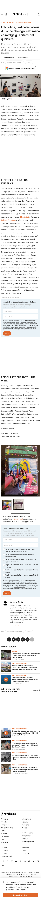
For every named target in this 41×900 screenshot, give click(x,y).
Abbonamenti (26, 819)
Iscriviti (7, 333)
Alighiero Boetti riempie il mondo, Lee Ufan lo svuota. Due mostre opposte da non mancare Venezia (25, 769)
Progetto (4, 822)
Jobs (2, 840)
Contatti (4, 853)
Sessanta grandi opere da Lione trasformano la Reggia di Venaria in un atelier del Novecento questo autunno (24, 667)
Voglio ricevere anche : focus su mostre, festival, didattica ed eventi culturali (20, 550)
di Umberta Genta (10, 57)
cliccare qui (18, 519)
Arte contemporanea (23, 22)
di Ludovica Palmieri (19, 749)
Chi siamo (4, 847)
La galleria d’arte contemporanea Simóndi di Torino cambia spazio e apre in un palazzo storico (26, 655)
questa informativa (19, 327)
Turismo (4, 834)
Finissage (25, 839)
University (25, 847)
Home (3, 22)
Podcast (24, 828)
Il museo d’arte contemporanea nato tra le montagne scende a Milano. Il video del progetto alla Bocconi (26, 733)
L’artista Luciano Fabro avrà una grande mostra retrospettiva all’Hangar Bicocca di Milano (26, 757)
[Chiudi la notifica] (39, 880)
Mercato (15, 651)
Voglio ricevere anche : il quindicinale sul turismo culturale (21, 571)
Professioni (5, 825)
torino (29, 62)
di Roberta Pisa (17, 683)
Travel (24, 850)
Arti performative (7, 828)
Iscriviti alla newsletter (20, 895)
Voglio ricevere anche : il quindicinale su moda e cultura (21, 566)
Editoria (3, 831)
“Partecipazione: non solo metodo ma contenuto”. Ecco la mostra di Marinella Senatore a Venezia (25, 745)
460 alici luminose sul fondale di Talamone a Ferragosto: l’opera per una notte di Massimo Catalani (25, 679)
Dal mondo (5, 837)
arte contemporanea (14, 62)
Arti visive (10, 22)
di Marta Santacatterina (20, 773)
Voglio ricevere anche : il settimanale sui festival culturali (21, 576)
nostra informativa (19, 324)
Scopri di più (15, 625)
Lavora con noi (6, 856)
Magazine (25, 822)
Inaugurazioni (26, 836)
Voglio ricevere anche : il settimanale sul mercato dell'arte (20, 556)
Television (4, 843)
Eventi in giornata (28, 842)
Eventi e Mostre (27, 833)
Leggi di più (36, 690)
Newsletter (25, 825)
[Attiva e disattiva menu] (2, 14)
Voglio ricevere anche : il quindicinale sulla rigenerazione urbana (20, 561)
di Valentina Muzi (18, 659)
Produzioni (25, 853)
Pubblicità (4, 850)
